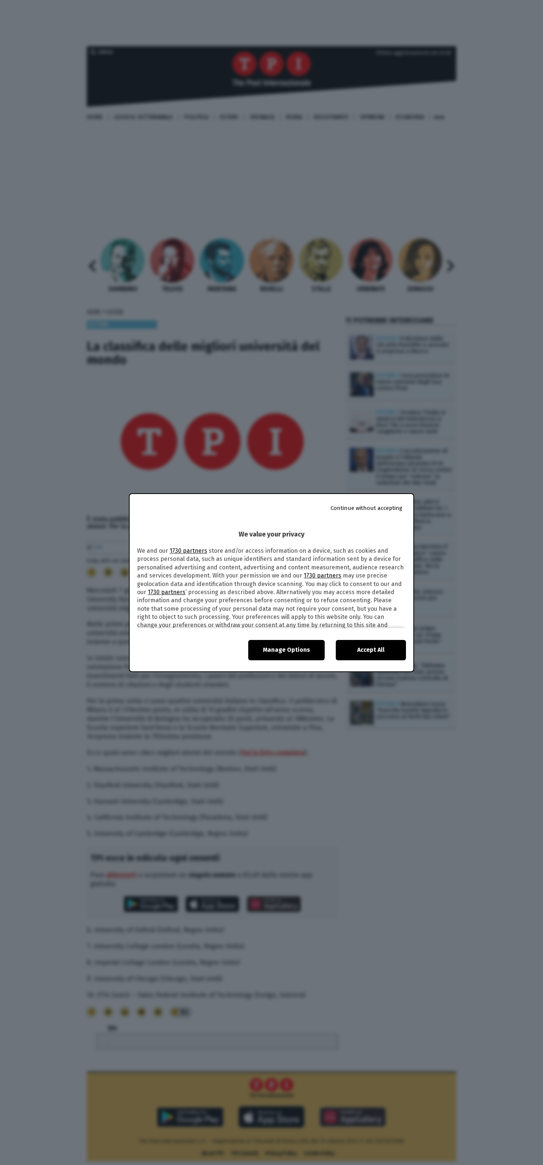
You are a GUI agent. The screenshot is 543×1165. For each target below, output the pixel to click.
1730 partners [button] (188, 550)
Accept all (371, 649)
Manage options (286, 649)
